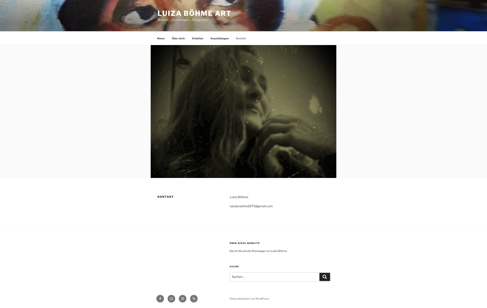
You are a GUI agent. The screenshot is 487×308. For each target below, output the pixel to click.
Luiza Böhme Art (195, 13)
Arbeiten (197, 38)
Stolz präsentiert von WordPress (249, 298)
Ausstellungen (219, 38)
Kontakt (241, 38)
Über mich (178, 38)
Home (161, 38)
